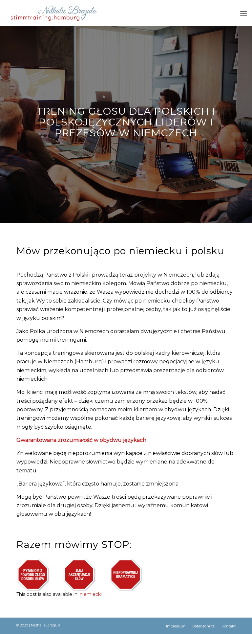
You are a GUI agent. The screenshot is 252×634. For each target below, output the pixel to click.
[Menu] (243, 13)
